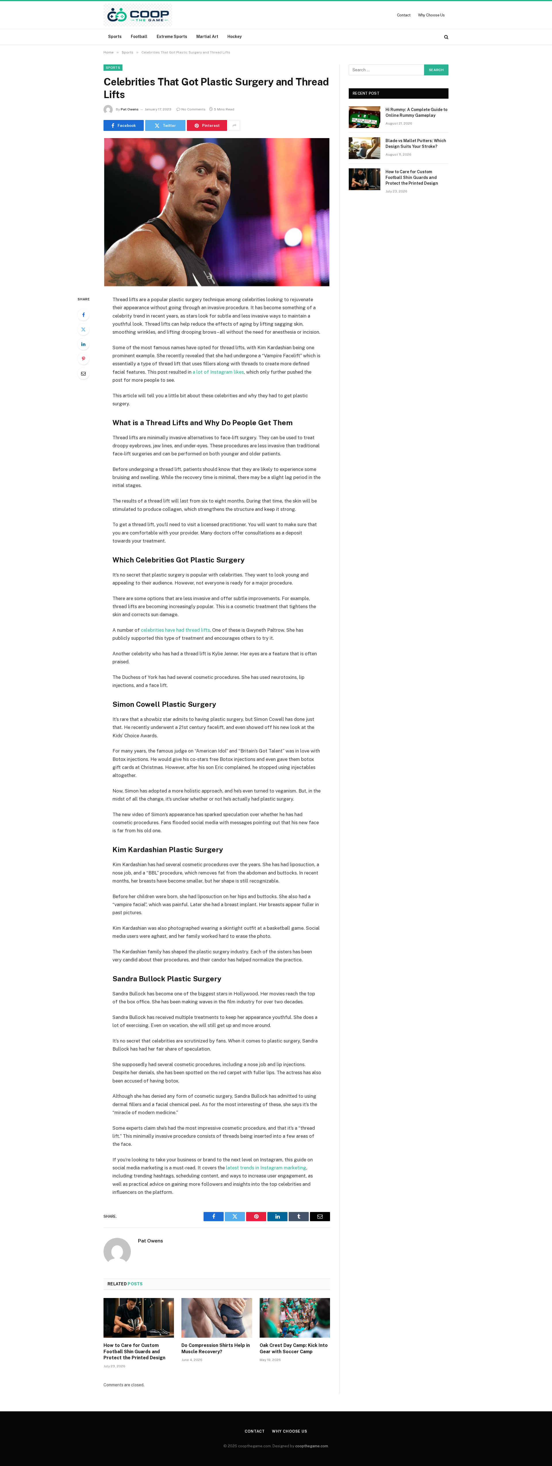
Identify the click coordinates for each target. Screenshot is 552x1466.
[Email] (83, 373)
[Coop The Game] (137, 15)
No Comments (193, 109)
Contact (404, 15)
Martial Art (207, 36)
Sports (115, 36)
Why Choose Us (431, 15)
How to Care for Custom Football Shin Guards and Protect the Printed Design (134, 1352)
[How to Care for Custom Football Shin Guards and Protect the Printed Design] (138, 1318)
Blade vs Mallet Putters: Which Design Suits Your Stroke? (416, 143)
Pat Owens (130, 109)
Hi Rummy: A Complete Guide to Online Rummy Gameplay (416, 112)
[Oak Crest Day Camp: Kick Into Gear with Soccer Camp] (295, 1318)
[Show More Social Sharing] (234, 125)
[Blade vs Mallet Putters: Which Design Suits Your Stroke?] (364, 148)
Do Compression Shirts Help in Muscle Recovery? (215, 1348)
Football (139, 36)
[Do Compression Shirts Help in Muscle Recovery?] (216, 1318)
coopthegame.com (311, 1446)
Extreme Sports (172, 36)
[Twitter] (83, 329)
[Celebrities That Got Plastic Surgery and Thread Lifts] (216, 212)
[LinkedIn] (83, 344)
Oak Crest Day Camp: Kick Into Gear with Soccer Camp (294, 1348)
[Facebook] (83, 314)
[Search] (445, 36)
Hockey (234, 36)
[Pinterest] (83, 358)
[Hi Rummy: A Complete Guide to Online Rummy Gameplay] (364, 117)
